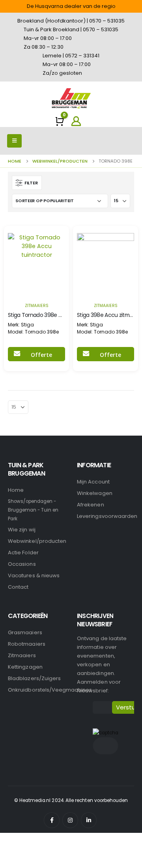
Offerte (41, 354)
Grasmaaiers (25, 632)
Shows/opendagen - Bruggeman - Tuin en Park (33, 510)
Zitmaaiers (37, 306)
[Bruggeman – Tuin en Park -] (71, 98)
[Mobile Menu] (14, 141)
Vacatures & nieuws (34, 575)
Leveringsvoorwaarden (107, 516)
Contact (18, 587)
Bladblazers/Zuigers (34, 678)
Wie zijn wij (22, 529)
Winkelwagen (94, 493)
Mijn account (93, 481)
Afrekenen (90, 504)
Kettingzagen (25, 667)
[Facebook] (52, 820)
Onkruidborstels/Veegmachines (50, 690)
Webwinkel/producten (37, 541)
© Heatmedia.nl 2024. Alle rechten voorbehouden (71, 800)
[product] (36, 262)
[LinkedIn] (89, 820)
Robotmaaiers (26, 644)
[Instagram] (70, 820)
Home (16, 490)
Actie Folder (23, 552)
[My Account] (76, 121)
